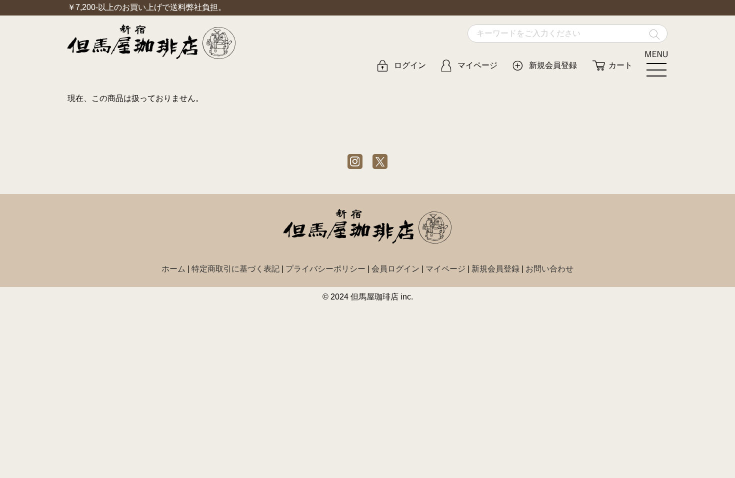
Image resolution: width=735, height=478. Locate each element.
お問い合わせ (550, 268)
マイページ (478, 65)
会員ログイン (396, 268)
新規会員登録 (553, 65)
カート (620, 65)
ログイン (410, 65)
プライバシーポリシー (326, 268)
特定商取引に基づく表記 (236, 268)
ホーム (174, 268)
